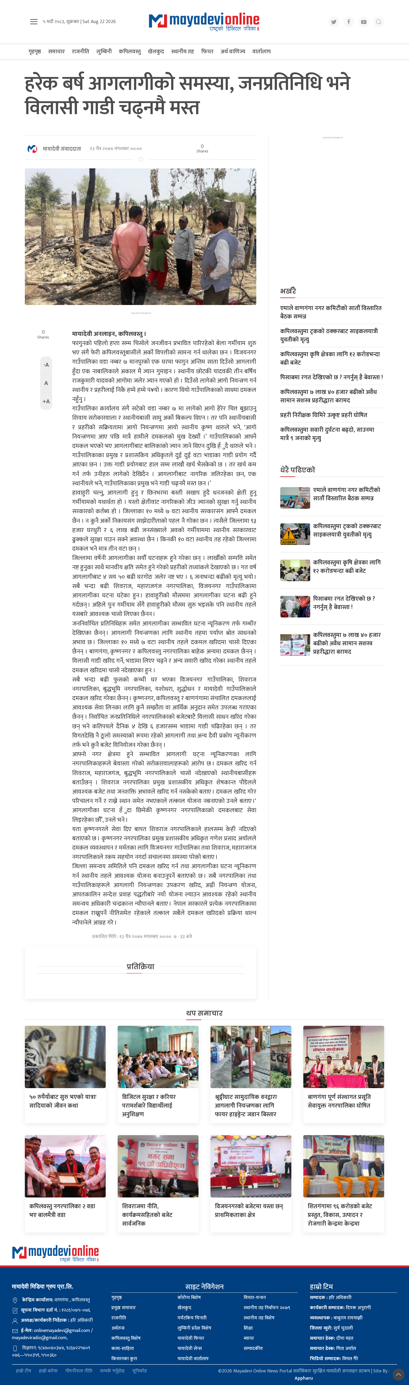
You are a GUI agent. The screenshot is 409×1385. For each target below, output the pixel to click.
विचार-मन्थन (255, 1298)
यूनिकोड (139, 1371)
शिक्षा (248, 1328)
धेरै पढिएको (297, 470)
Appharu (304, 1378)
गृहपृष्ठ (34, 51)
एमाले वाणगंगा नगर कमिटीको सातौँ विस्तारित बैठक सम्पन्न (331, 312)
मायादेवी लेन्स (190, 1349)
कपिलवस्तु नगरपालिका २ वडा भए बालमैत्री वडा (62, 1210)
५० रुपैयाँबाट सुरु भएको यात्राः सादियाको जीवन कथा (62, 1101)
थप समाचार (204, 1013)
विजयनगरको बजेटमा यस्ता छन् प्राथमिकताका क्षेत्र (249, 1210)
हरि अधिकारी (331, 1298)
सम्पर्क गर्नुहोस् (112, 1371)
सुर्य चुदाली (331, 1328)
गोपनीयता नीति (78, 1371)
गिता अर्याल (333, 1349)
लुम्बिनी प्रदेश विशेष (194, 1328)
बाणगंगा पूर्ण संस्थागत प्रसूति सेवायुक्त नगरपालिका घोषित (339, 1101)
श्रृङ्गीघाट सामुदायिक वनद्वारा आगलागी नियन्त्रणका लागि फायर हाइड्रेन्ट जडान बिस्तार (246, 1106)
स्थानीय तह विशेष (259, 1318)
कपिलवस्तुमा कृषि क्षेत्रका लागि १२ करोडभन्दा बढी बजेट (330, 358)
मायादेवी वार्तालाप (193, 1359)
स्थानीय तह (182, 51)
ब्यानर (249, 1338)
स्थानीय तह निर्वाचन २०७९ (267, 1308)
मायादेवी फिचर (191, 1338)
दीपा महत (331, 1338)
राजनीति (80, 51)
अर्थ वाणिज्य (233, 51)
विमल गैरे (334, 1359)
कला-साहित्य (122, 1349)
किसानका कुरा (124, 1359)
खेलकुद (156, 51)
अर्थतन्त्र (118, 1328)
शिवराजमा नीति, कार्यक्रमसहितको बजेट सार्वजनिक (147, 1215)
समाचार (56, 51)
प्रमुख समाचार (123, 1308)
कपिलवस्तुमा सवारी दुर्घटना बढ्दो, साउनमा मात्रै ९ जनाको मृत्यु (327, 434)
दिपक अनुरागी (340, 1308)
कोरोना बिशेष (189, 1298)
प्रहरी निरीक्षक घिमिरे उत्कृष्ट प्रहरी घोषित (323, 415)
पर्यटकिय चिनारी (192, 1318)
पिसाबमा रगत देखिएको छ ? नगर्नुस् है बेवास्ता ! (331, 377)
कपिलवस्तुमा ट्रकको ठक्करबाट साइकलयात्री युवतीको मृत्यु (329, 335)
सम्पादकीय (253, 1349)
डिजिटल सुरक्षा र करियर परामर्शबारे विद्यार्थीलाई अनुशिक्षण (149, 1106)
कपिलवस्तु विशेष (126, 1338)
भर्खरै (288, 291)
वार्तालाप (261, 51)
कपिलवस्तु (130, 51)
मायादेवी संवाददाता (62, 149)
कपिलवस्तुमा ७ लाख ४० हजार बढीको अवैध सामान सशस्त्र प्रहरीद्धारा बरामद (328, 396)
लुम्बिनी (104, 51)
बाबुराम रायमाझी (336, 1318)
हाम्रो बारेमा (48, 1371)
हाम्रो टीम (23, 1371)
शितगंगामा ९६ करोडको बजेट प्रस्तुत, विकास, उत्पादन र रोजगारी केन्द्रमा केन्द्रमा (340, 1215)
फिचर (207, 51)
